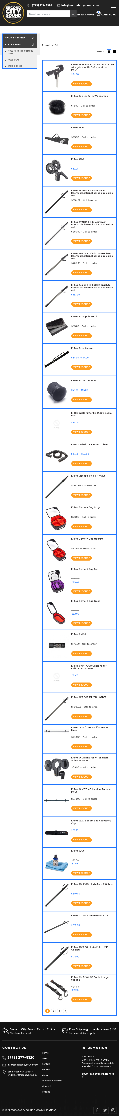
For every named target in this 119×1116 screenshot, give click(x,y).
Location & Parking (52, 1080)
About (45, 1075)
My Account (85, 14)
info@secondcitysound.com (22, 1064)
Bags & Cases (14, 66)
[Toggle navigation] (114, 6)
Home (45, 1052)
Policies (46, 1091)
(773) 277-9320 (21, 1057)
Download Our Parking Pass (98, 1074)
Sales (45, 1058)
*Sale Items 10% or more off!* (20, 52)
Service (46, 1069)
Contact (46, 1086)
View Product (81, 83)
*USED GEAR (13, 60)
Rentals (46, 1064)
